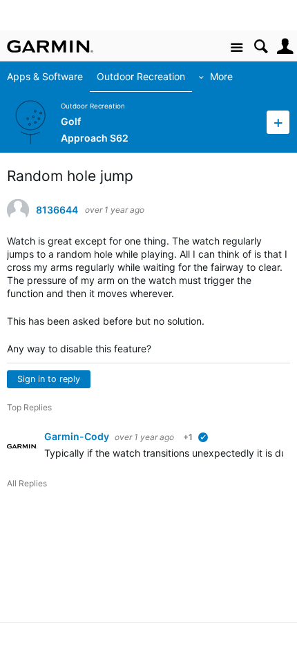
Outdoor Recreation (141, 76)
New (278, 122)
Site (236, 48)
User (285, 47)
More (221, 76)
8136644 (57, 210)
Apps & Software (45, 76)
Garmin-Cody (77, 436)
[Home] (50, 46)
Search (261, 47)
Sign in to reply (48, 379)
